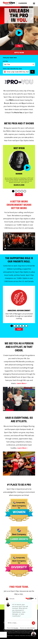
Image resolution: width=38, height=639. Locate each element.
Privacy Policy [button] (22, 635)
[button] (19, 32)
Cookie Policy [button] (17, 635)
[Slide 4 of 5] (22, 191)
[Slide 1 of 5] (13, 191)
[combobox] (17, 72)
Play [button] (19, 194)
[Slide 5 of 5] (25, 191)
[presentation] (34, 3)
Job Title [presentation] (5, 61)
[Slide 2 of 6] (14, 326)
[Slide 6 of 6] (26, 326)
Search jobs (19, 185)
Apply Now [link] (19, 52)
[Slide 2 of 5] (16, 191)
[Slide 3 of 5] (19, 191)
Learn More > (22, 383)
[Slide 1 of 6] (12, 326)
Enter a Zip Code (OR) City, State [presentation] (12, 69)
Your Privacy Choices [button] (29, 635)
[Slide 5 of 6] (23, 326)
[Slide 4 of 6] (20, 326)
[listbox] (19, 64)
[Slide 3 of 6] (17, 326)
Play (19, 46)
